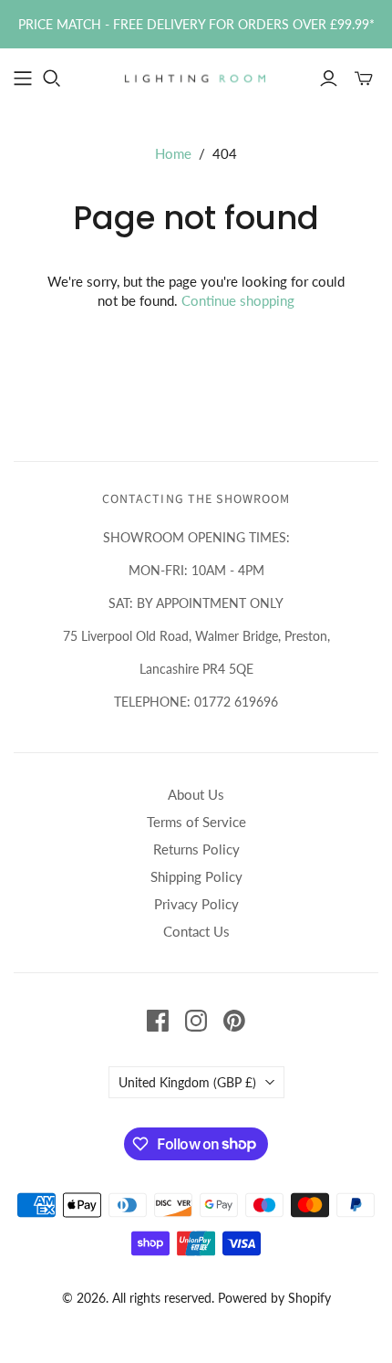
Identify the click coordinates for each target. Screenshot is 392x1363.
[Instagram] (196, 1021)
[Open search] (52, 78)
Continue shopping (237, 300)
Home (173, 153)
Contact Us (196, 931)
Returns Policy (196, 849)
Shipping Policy (196, 876)
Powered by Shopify (274, 1297)
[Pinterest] (234, 1021)
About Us (196, 794)
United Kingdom (187, 1082)
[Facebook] (158, 1021)
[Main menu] (23, 78)
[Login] (328, 78)
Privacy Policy (196, 904)
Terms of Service (196, 821)
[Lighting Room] (196, 76)
